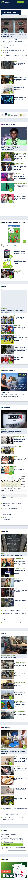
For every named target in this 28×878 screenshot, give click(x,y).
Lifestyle (6, 728)
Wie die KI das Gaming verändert (11, 610)
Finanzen (6, 407)
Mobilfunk (21, 2)
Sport (4, 287)
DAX (2, 493)
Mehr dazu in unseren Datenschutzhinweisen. (17, 850)
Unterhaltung (8, 124)
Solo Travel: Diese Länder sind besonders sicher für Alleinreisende (13, 818)
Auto (4, 634)
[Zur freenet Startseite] (5, 1)
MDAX (3, 495)
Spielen (5, 860)
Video (5, 830)
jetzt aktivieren (7, 844)
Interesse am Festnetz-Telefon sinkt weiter (14, 623)
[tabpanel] (14, 27)
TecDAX (3, 498)
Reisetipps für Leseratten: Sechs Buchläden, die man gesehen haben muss (14, 814)
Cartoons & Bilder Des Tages (14, 222)
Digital (5, 531)
